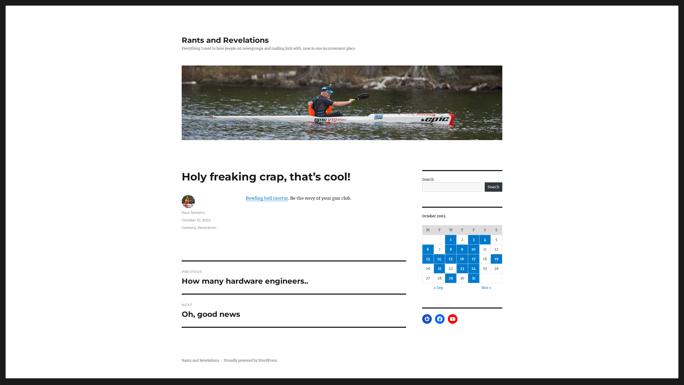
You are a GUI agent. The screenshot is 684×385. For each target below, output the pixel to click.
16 (462, 259)
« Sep (438, 288)
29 (451, 278)
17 (474, 259)
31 (473, 278)
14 (439, 259)
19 (497, 259)
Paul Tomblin (193, 212)
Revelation (207, 227)
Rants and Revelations (225, 40)
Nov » (486, 288)
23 (462, 268)
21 (439, 268)
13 (428, 259)
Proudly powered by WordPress (250, 360)
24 (473, 268)
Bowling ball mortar (267, 198)
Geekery (189, 227)
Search (428, 179)
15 (451, 259)
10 (474, 249)
